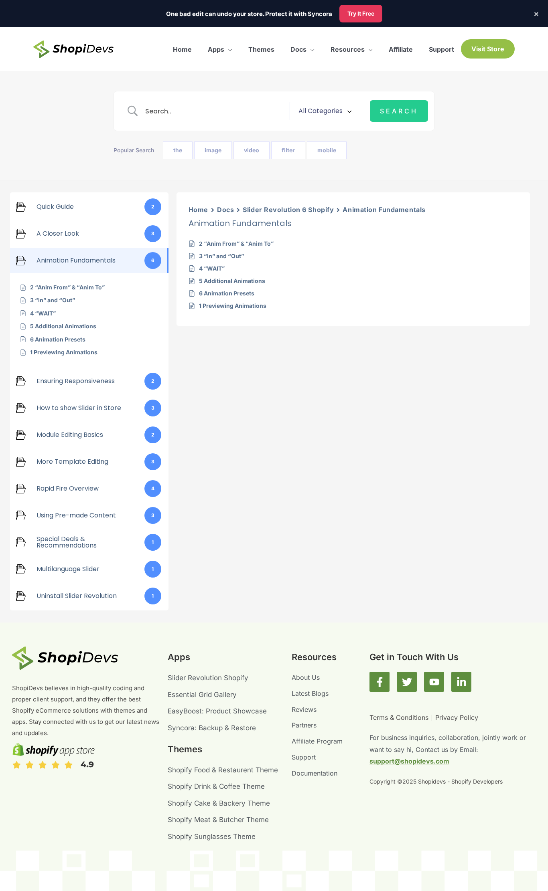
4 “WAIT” (212, 268)
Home (198, 210)
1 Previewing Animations (232, 305)
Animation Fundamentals (384, 210)
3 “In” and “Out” (221, 256)
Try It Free (360, 13)
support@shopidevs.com (409, 761)
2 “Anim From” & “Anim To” (236, 243)
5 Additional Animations (232, 280)
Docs (225, 210)
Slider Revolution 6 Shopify (288, 210)
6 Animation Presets (226, 293)
